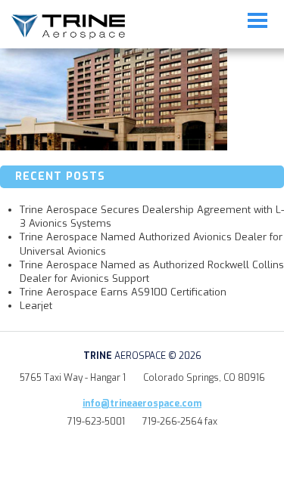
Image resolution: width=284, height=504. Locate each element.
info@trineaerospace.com (142, 403)
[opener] (257, 20)
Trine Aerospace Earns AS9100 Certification (123, 292)
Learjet (36, 305)
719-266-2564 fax (179, 422)
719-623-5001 (96, 422)
